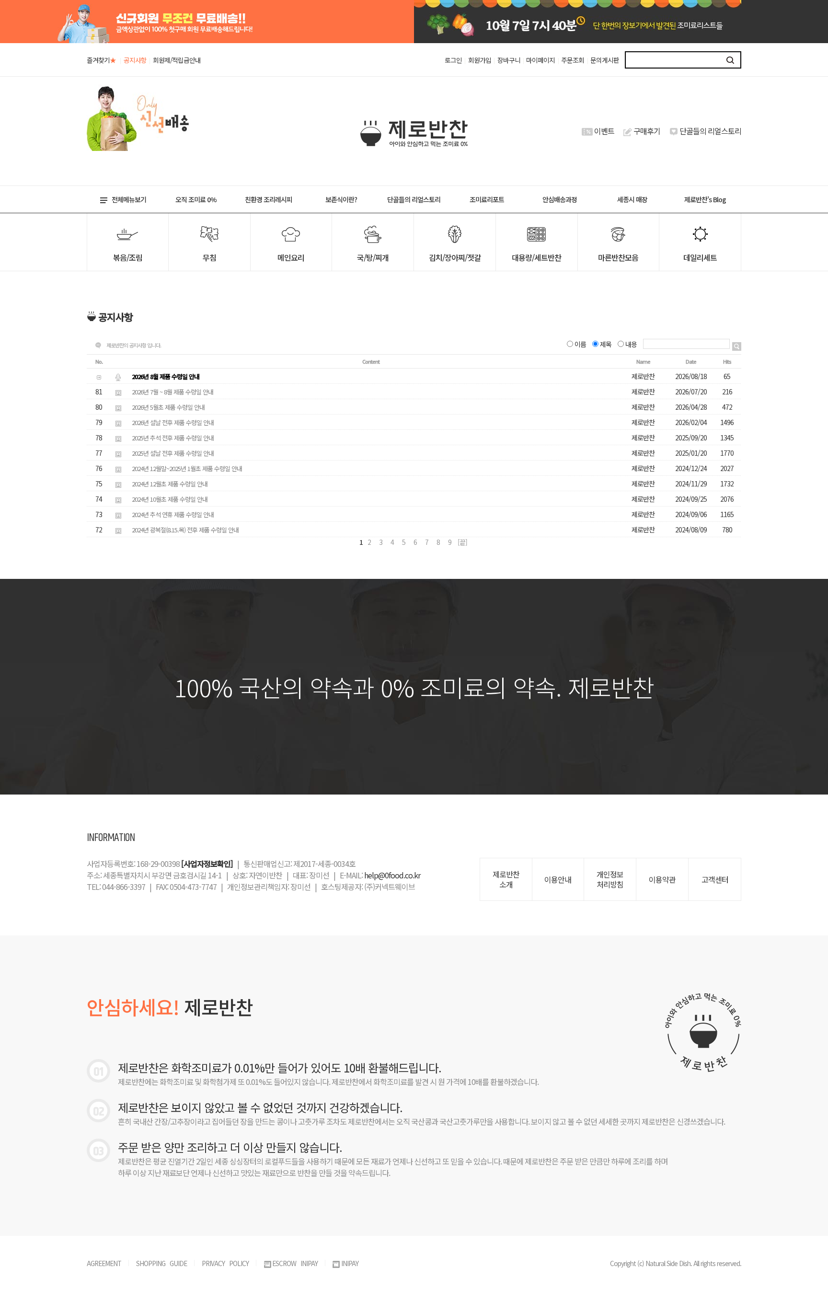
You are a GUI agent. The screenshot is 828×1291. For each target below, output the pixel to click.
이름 (580, 344)
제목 (605, 344)
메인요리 (290, 257)
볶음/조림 (127, 257)
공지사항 (135, 60)
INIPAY (349, 1263)
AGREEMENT (104, 1263)
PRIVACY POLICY (225, 1263)
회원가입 (479, 60)
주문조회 (572, 60)
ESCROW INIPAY (295, 1263)
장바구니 (508, 60)
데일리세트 (700, 257)
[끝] (462, 542)
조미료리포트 (487, 199)
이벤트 (604, 131)
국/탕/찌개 (373, 257)
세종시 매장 (632, 199)
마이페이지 (540, 60)
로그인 (453, 60)
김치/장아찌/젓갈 (455, 257)
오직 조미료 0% (196, 199)
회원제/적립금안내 (177, 60)
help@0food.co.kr (392, 875)
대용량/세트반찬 (536, 257)
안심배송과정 (559, 199)
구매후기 (646, 131)
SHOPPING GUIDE (161, 1263)
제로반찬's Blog (705, 199)
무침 (209, 257)
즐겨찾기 (101, 60)
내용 (631, 344)
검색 (730, 59)
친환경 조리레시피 (268, 199)
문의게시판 (604, 60)
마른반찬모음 (618, 257)
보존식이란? (341, 199)
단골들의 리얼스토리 (710, 131)
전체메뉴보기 (129, 199)
